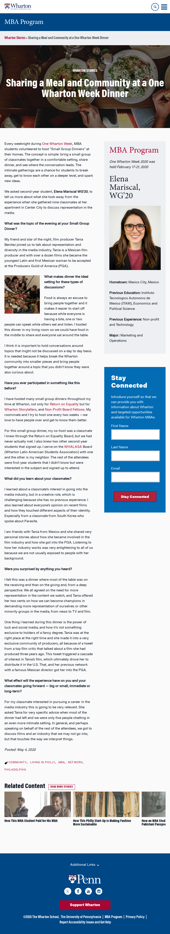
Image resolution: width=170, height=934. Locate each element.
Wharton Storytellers (20, 410)
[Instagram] (98, 892)
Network (75, 762)
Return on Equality (64, 404)
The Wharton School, (45, 917)
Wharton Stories (14, 38)
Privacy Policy (135, 917)
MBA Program (134, 150)
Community (18, 762)
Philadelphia (15, 770)
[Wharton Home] (17, 6)
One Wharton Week (57, 144)
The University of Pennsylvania (81, 917)
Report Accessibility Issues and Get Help (85, 922)
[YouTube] (88, 892)
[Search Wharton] (155, 7)
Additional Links (83, 865)
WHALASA (73, 447)
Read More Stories (61, 787)
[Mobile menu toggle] (164, 7)
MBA (61, 762)
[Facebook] (78, 892)
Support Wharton (85, 905)
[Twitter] (67, 892)
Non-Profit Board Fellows (65, 410)
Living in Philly (42, 762)
